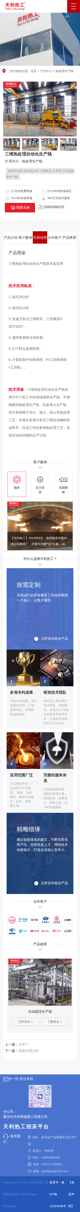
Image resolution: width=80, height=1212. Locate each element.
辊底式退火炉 (29, 1051)
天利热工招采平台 (26, 1126)
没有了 (24, 1044)
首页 (34, 71)
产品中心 (46, 71)
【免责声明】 (71, 1194)
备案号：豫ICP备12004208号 (57, 1194)
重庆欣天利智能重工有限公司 (25, 1117)
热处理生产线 (64, 71)
